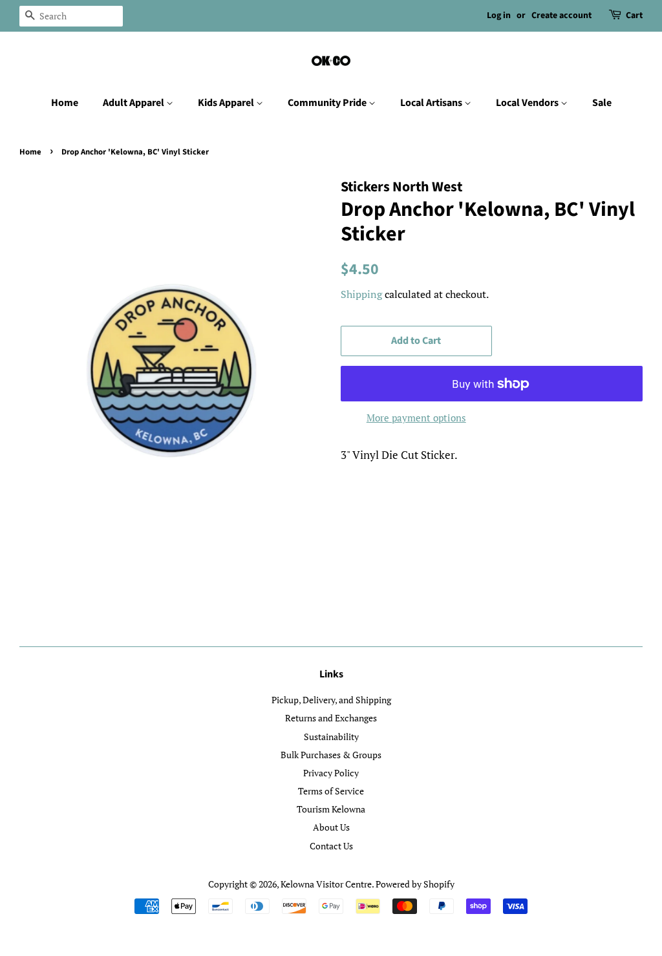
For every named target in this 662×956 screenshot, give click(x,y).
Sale (602, 103)
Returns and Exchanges (331, 718)
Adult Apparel (134, 103)
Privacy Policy (331, 773)
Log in (499, 15)
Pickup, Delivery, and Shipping (331, 700)
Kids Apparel (227, 103)
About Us (331, 827)
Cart (634, 15)
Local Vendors (528, 103)
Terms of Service (331, 791)
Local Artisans (432, 103)
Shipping (361, 294)
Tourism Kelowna (331, 809)
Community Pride (328, 103)
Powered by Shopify (415, 884)
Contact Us (331, 846)
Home (64, 103)
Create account (561, 15)
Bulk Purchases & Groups (331, 755)
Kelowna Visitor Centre (326, 884)
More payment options (416, 417)
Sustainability (331, 736)
